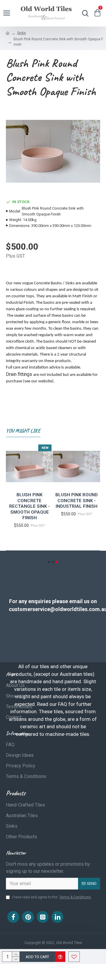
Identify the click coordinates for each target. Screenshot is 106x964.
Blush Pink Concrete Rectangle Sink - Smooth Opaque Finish (29, 506)
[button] (49, 562)
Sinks (21, 33)
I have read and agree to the (51, 897)
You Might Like (23, 430)
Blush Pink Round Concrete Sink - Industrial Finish (76, 500)
